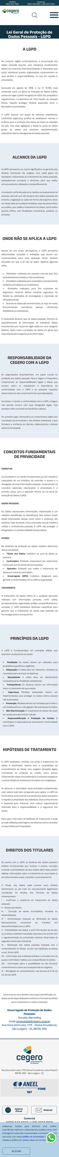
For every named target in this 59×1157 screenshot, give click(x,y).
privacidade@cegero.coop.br (33, 1021)
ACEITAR (16, 1151)
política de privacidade (33, 1136)
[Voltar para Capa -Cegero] (10, 11)
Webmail (48, 1110)
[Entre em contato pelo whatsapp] (51, 1137)
